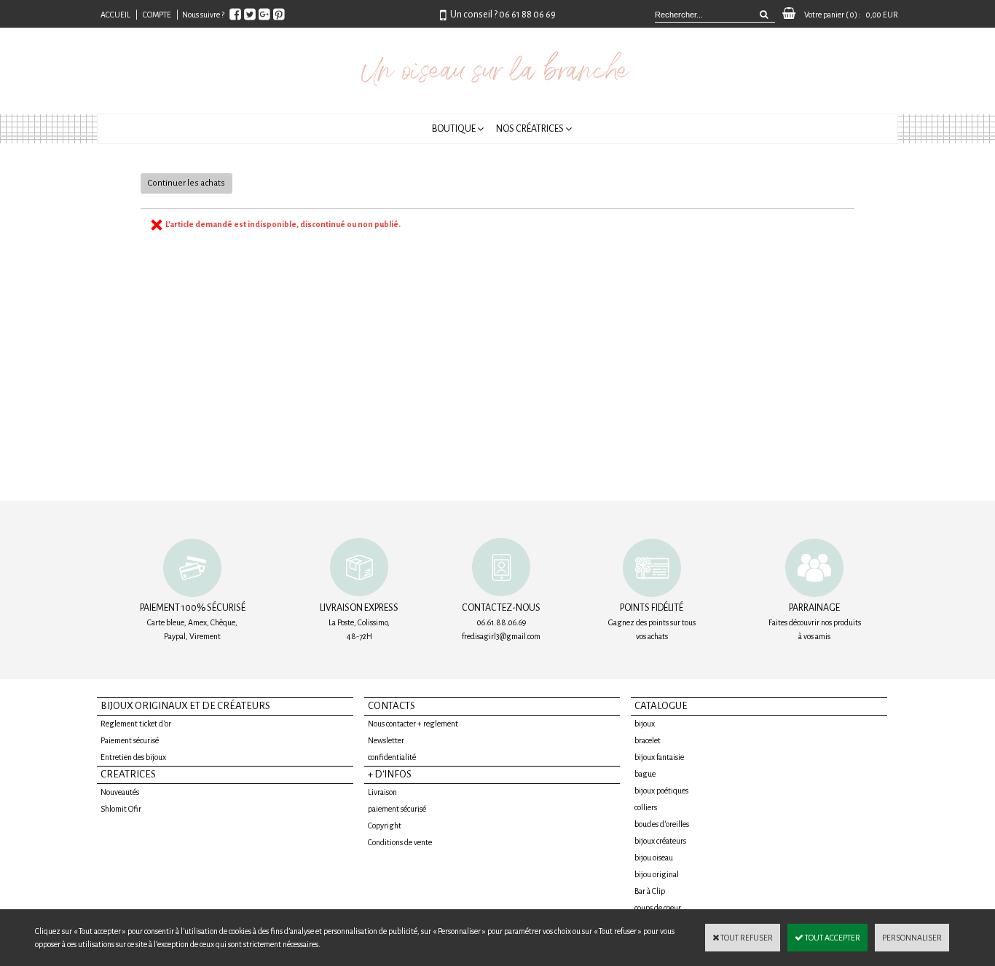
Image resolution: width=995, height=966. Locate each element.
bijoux (644, 723)
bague (645, 773)
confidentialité (392, 757)
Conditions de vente (400, 842)
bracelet (647, 740)
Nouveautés (120, 792)
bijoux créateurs (660, 840)
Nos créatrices (530, 129)
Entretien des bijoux (133, 757)
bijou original (656, 874)
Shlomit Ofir (121, 808)
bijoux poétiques (661, 790)
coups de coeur (657, 907)
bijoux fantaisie (659, 757)
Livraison (382, 792)
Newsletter (386, 740)
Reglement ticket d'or (136, 723)
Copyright (384, 825)
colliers (645, 807)
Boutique (454, 129)
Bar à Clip (649, 891)
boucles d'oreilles (661, 824)
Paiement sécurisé (130, 740)
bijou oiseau (653, 857)
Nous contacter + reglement (413, 723)
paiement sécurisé (397, 808)
